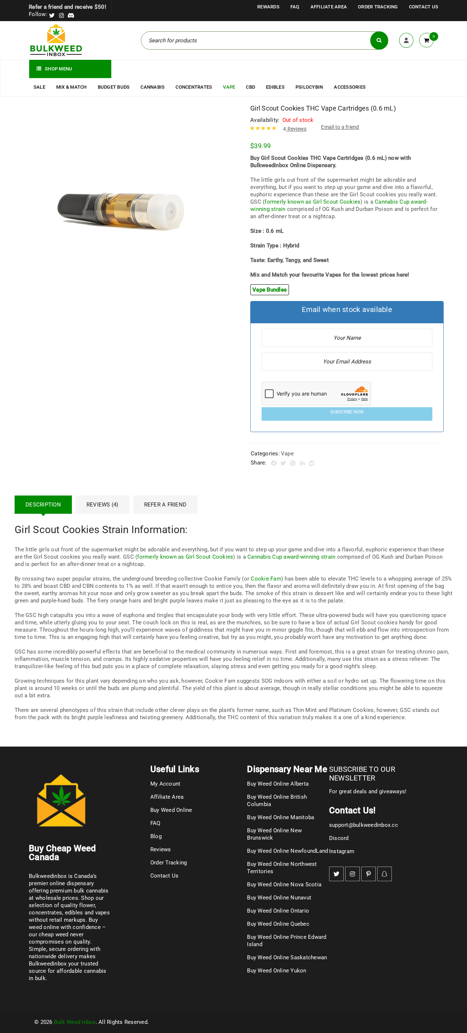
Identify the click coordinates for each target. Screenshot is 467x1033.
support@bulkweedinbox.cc (363, 825)
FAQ (295, 6)
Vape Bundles (269, 289)
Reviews (294, 129)
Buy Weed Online (171, 810)
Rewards (268, 6)
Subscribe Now (347, 412)
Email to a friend (340, 127)
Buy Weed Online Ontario (278, 910)
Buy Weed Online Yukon (276, 970)
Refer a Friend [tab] (165, 504)
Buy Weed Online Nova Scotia (284, 884)
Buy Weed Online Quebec (278, 924)
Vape (287, 453)
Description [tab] (43, 504)
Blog (156, 836)
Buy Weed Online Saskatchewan (287, 957)
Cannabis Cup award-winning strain (291, 557)
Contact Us (424, 6)
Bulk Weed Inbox (75, 1022)
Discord (339, 838)
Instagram (341, 851)
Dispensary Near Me (287, 769)
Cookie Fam (266, 578)
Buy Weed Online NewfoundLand (287, 851)
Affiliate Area (328, 6)
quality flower (78, 905)
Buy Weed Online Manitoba (280, 817)
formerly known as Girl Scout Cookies (312, 201)
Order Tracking (378, 6)
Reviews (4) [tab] (102, 504)
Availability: (264, 120)
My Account (165, 783)
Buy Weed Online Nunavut (279, 897)
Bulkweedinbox (47, 963)
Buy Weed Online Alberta (278, 783)
